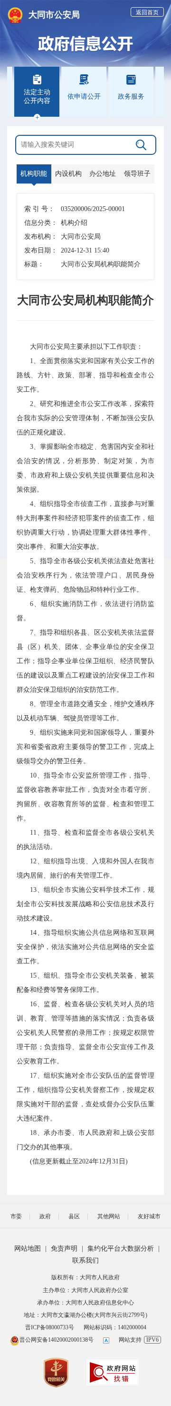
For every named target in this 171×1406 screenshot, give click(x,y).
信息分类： (38, 222)
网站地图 (27, 1248)
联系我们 (85, 1260)
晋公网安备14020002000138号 (56, 1339)
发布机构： (38, 236)
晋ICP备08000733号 (49, 1327)
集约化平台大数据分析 (120, 1248)
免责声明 (64, 1248)
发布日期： (38, 250)
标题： (34, 264)
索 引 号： (38, 208)
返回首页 (147, 12)
